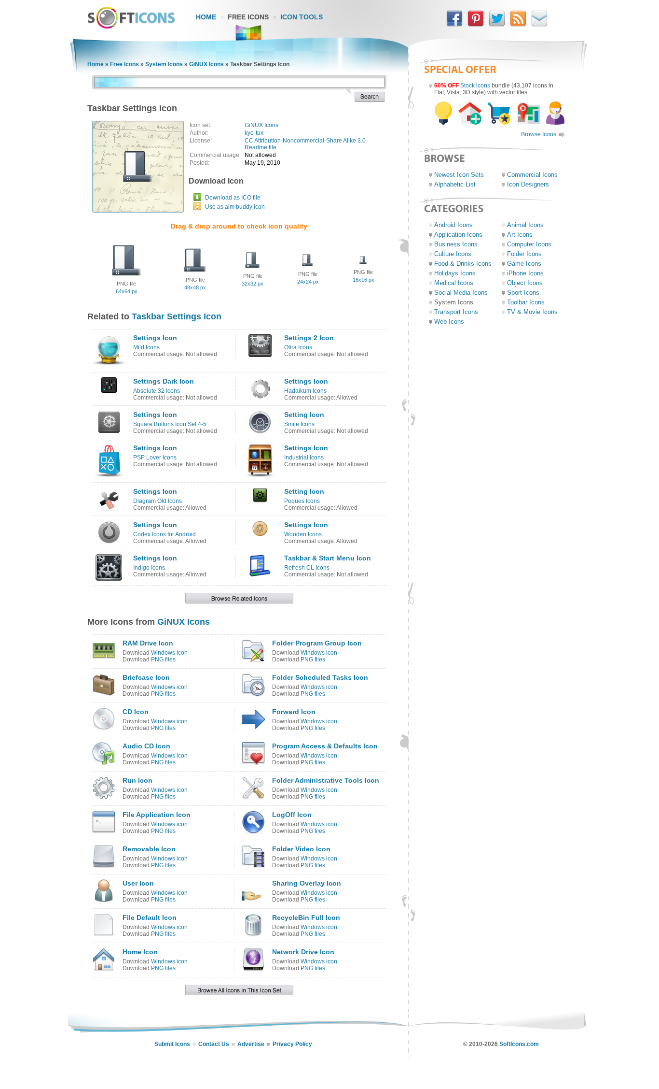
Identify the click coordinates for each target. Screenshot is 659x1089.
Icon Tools (301, 17)
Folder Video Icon (301, 849)
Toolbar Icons (526, 302)
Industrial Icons (304, 457)
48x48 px (195, 287)
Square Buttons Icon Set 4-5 (169, 424)
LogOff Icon (292, 814)
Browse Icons (538, 134)
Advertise (250, 1044)
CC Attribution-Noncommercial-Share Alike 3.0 (305, 140)
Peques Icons (302, 501)
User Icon (138, 883)
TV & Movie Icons (532, 311)
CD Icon (136, 712)
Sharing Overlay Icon (306, 883)
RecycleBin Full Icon (306, 917)
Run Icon (137, 780)
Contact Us (213, 1044)
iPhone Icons (525, 273)
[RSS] (518, 25)
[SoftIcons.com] (131, 26)
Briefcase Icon (146, 677)
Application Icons (458, 234)
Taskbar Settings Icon (176, 316)
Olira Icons (298, 347)
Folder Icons (524, 254)
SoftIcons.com (519, 1044)
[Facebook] (454, 25)
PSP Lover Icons (155, 457)
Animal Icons (525, 225)
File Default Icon (150, 917)
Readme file (260, 147)
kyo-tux (254, 132)
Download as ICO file (233, 197)
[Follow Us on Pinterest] (475, 25)
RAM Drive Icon (148, 643)
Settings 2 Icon (309, 338)
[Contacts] (539, 25)
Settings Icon (155, 338)
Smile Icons (299, 424)
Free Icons (248, 17)
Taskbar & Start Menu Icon (327, 558)
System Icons (164, 64)
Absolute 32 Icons (156, 390)
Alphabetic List (455, 184)
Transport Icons (456, 311)
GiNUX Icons (206, 64)
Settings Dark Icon (163, 381)
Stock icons (475, 85)
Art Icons (520, 234)
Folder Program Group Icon (317, 643)
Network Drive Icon (303, 952)
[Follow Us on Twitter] (497, 25)
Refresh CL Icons (307, 567)
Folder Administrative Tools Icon (325, 780)
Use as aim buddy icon (235, 206)
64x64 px (126, 291)
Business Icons (456, 244)
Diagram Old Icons (157, 501)
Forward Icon (294, 712)
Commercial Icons (532, 174)
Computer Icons (529, 244)
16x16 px (363, 280)
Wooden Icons (303, 534)
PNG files (163, 659)
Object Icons (525, 283)
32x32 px (252, 284)
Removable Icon (149, 849)
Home (206, 17)
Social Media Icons (461, 292)
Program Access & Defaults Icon (325, 746)
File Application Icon (157, 814)
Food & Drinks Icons (463, 263)
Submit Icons (172, 1044)
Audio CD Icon (146, 746)
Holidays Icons (455, 273)
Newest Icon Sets (459, 174)
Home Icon (140, 952)
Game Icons (524, 263)
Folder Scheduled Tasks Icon (320, 677)
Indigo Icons (149, 567)
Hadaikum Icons (305, 390)
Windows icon (169, 652)
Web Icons (449, 321)
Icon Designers (528, 184)
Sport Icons (523, 292)
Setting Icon (304, 414)
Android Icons (453, 225)
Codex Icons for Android (164, 534)
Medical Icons (453, 283)
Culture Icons (452, 254)
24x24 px (308, 282)
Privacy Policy (292, 1044)
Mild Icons (146, 347)
